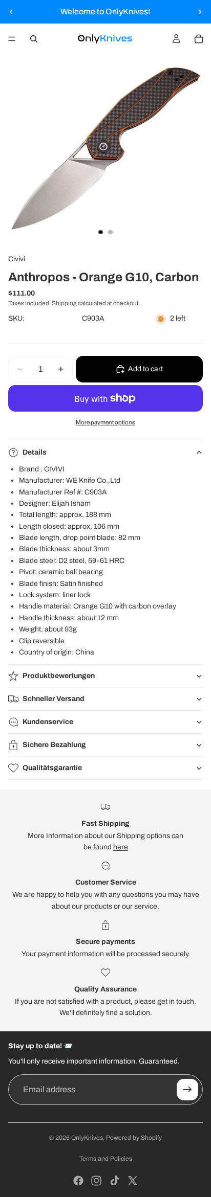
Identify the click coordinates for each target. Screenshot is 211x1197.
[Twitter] (132, 1181)
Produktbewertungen (59, 676)
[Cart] (198, 39)
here (120, 847)
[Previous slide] (11, 12)
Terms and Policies (105, 1158)
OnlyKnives (87, 1137)
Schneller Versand (54, 699)
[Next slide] (199, 12)
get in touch (175, 1001)
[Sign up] (187, 1089)
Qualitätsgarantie (52, 768)
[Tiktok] (115, 1181)
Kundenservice (48, 722)
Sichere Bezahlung (54, 745)
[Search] (34, 39)
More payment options (105, 422)
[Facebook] (78, 1181)
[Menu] (12, 39)
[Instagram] (96, 1181)
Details (35, 452)
